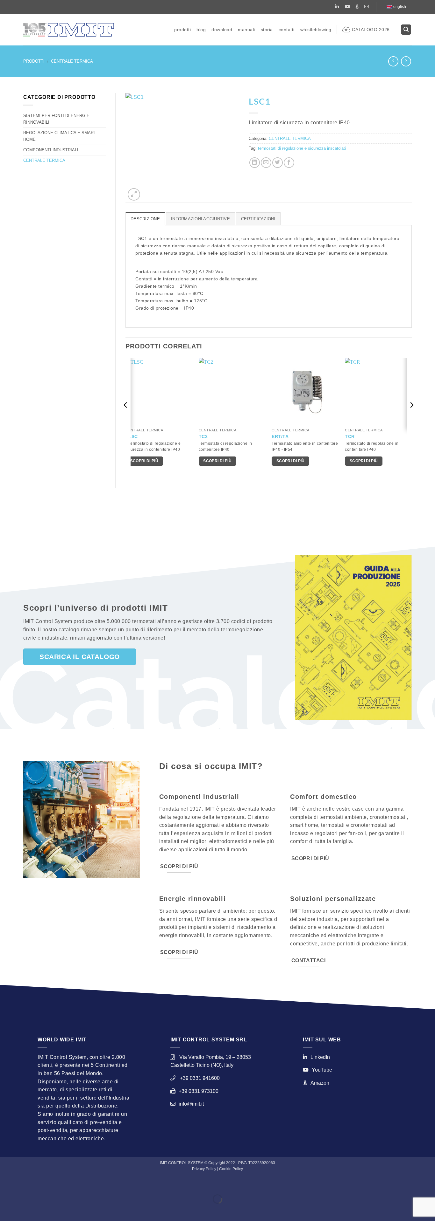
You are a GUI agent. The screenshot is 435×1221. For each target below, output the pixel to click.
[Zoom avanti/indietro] (6, 1183)
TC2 (203, 436)
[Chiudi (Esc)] (62, 1183)
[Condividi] (43, 1183)
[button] (406, 29)
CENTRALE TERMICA (72, 61)
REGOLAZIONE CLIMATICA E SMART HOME (59, 135)
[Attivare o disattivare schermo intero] (25, 1183)
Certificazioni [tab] (258, 218)
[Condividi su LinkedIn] (254, 162)
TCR (350, 436)
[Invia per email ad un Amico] (266, 162)
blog (201, 29)
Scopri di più (144, 461)
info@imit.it (191, 1104)
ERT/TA (280, 436)
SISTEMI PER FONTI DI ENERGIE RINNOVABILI (56, 118)
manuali (246, 29)
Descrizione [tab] (145, 218)
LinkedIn (320, 1057)
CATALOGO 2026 (371, 29)
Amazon (319, 1083)
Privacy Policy (204, 1169)
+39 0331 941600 (200, 1078)
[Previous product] (406, 61)
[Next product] (393, 61)
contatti (287, 29)
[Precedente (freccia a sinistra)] (6, 1210)
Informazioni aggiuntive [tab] (200, 218)
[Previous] (126, 417)
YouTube (322, 1070)
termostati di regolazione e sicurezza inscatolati (302, 148)
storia (267, 29)
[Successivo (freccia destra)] (25, 1210)
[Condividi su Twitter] (277, 162)
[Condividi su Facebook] (289, 162)
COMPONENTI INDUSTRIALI (50, 149)
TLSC (131, 436)
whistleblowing (316, 29)
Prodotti (34, 61)
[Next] (411, 417)
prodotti (182, 29)
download (221, 29)
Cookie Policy (231, 1169)
